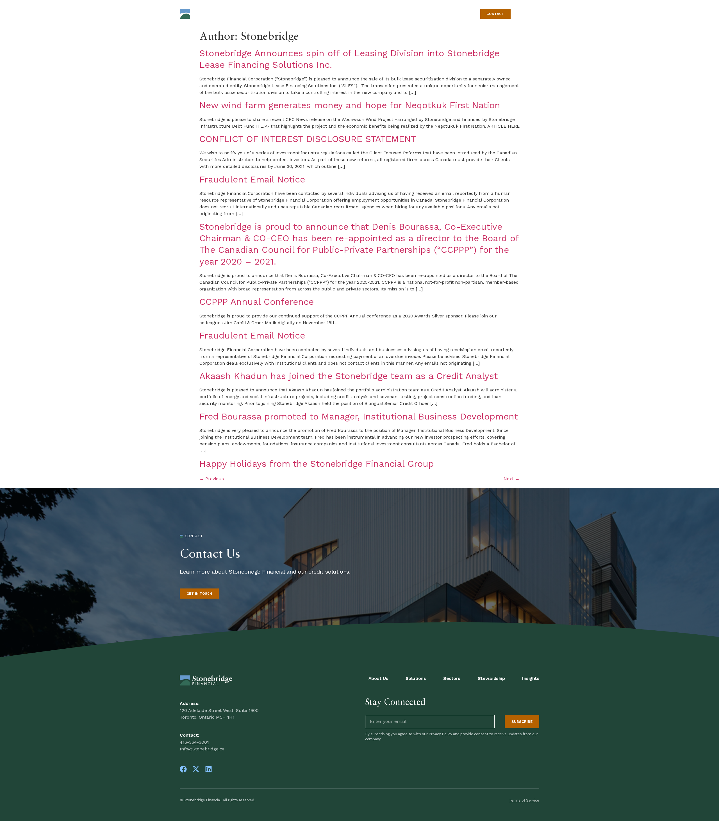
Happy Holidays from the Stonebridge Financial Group (316, 463)
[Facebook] (183, 769)
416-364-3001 (194, 742)
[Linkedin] (208, 769)
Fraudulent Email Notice (252, 179)
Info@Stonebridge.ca (202, 749)
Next (512, 478)
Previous (211, 478)
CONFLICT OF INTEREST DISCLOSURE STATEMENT (307, 139)
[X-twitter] (195, 769)
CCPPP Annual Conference (256, 301)
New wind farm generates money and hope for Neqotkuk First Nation (349, 105)
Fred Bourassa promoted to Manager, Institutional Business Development (358, 416)
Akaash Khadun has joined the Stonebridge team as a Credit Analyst (348, 376)
